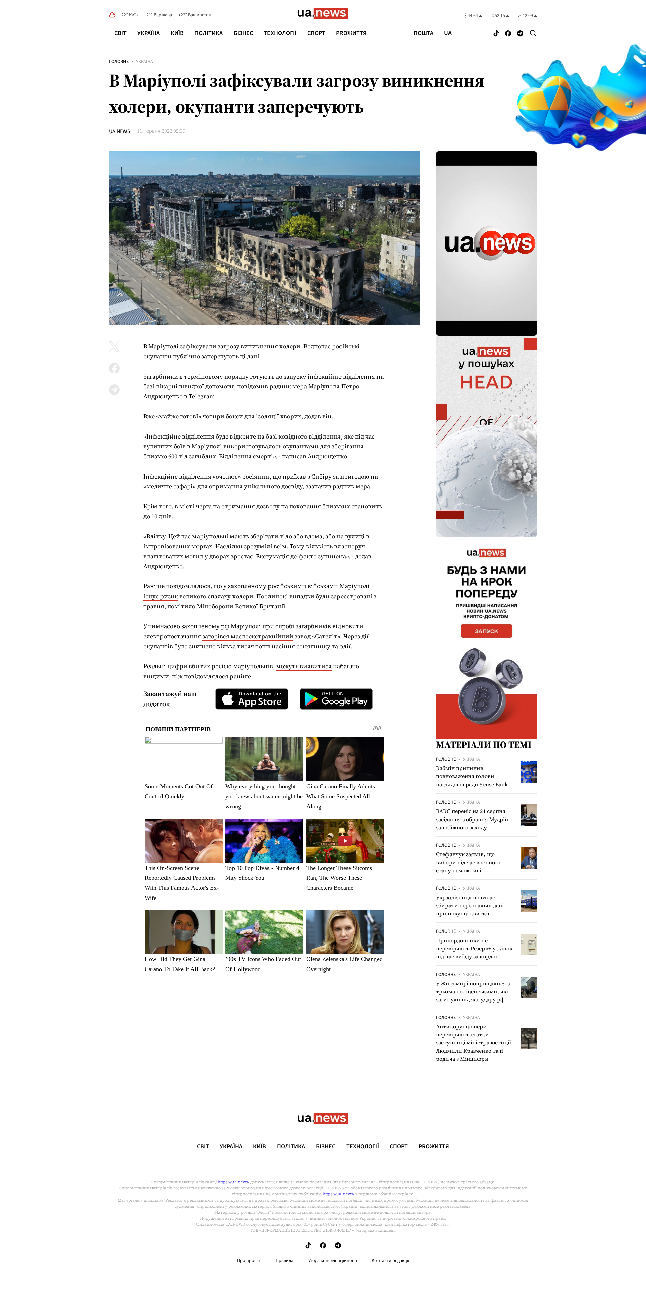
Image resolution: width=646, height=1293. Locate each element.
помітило (182, 606)
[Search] (533, 33)
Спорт (316, 33)
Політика (208, 33)
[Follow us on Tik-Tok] (496, 33)
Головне (119, 61)
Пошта (423, 33)
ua (448, 33)
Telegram (202, 396)
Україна (148, 33)
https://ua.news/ (233, 1182)
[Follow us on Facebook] (508, 33)
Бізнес (243, 33)
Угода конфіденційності (332, 1260)
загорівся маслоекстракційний (247, 636)
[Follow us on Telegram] (520, 33)
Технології (280, 33)
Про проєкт (249, 1260)
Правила (284, 1260)
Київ (177, 33)
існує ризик (160, 596)
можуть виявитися (304, 666)
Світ (120, 33)
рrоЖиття (351, 33)
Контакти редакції (390, 1260)
